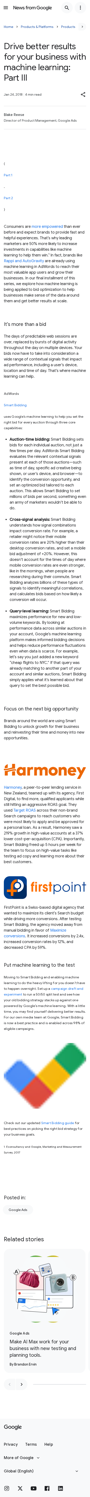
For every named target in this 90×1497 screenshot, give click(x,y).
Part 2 (8, 198)
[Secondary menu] (80, 7)
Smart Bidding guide (57, 1123)
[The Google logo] (13, 1427)
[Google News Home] (32, 7)
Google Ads (18, 1210)
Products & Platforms (37, 27)
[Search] (67, 7)
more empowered (47, 226)
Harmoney (13, 787)
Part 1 (8, 175)
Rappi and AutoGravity (24, 261)
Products (68, 27)
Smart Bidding (15, 405)
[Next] (82, 27)
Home (8, 27)
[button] (83, 94)
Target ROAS (24, 810)
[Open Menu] (6, 7)
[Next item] (21, 1384)
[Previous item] (9, 1384)
